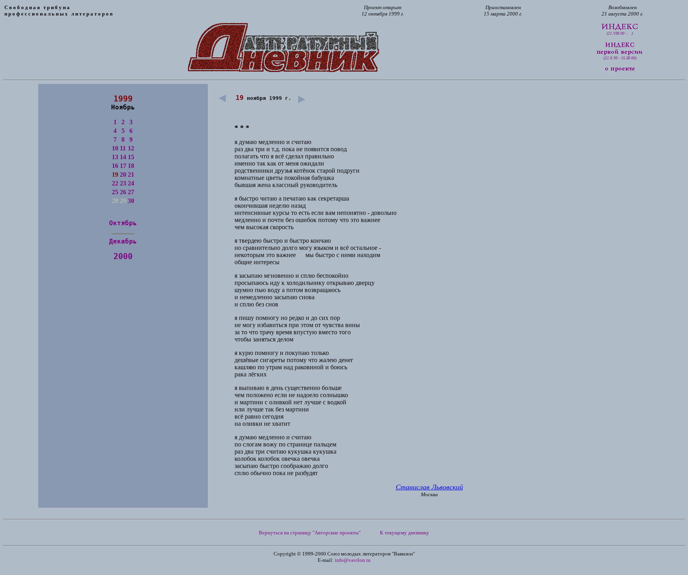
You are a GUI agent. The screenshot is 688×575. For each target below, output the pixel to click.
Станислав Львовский (429, 487)
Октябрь (123, 223)
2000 (123, 256)
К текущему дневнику (404, 533)
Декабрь (123, 241)
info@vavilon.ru (353, 560)
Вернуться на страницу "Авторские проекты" (310, 533)
